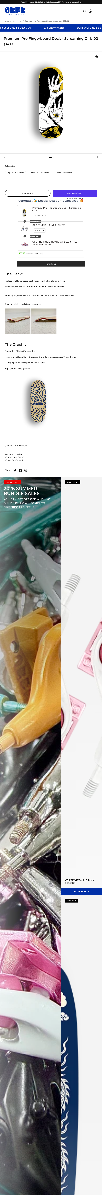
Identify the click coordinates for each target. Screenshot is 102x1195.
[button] (97, 157)
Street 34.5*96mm (63, 173)
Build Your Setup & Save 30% (25, 27)
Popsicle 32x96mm (15, 173)
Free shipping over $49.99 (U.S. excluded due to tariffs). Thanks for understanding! (51, 2)
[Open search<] (84, 11)
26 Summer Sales (65, 27)
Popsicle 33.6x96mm (39, 173)
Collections (17, 21)
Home (6, 21)
